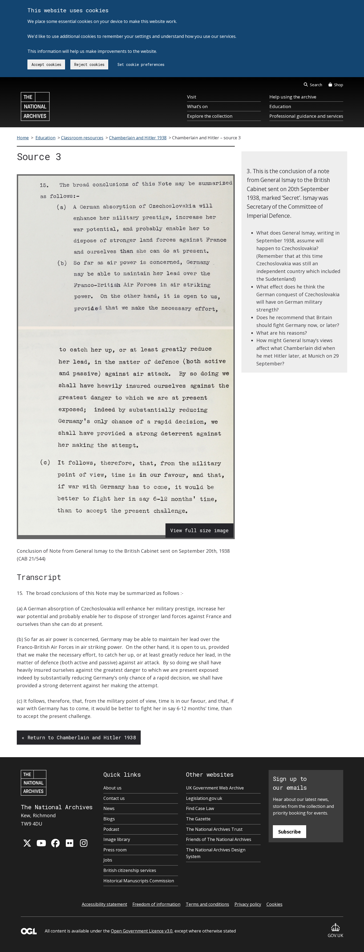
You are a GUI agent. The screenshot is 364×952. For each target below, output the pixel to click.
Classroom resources (82, 138)
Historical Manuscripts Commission (138, 881)
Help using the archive (292, 97)
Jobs (107, 860)
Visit (191, 97)
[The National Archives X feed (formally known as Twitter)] (27, 843)
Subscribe (289, 831)
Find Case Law (200, 808)
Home (23, 138)
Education (280, 106)
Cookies (274, 904)
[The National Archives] (35, 106)
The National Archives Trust (214, 829)
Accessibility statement (104, 904)
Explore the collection (209, 116)
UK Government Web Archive (215, 788)
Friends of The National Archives (218, 839)
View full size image (199, 530)
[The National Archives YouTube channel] (41, 843)
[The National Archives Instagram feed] (83, 843)
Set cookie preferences (141, 64)
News (109, 808)
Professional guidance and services (306, 116)
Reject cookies (89, 64)
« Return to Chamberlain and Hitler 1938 (79, 737)
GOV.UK (335, 935)
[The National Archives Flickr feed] (69, 843)
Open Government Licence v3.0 (141, 931)
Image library (116, 839)
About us (112, 788)
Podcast (111, 829)
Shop (338, 84)
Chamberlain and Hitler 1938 (138, 138)
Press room (115, 850)
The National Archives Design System (215, 853)
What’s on (197, 106)
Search (316, 84)
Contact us (114, 798)
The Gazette (198, 819)
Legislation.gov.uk (204, 798)
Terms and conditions (207, 904)
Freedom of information (156, 904)
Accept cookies (46, 64)
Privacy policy (247, 904)
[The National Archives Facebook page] (55, 843)
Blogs (109, 819)
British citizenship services (129, 870)
